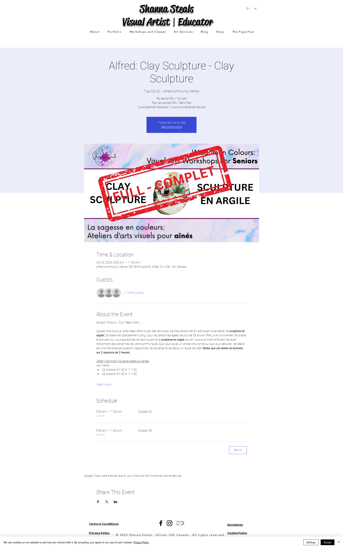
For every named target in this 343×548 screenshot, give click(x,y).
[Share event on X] (106, 501)
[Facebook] (161, 523)
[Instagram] (169, 523)
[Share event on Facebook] (98, 501)
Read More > (104, 384)
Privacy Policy (141, 542)
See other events (171, 127)
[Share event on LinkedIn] (115, 501)
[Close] (339, 542)
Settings (310, 542)
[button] (114, 32)
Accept (327, 542)
